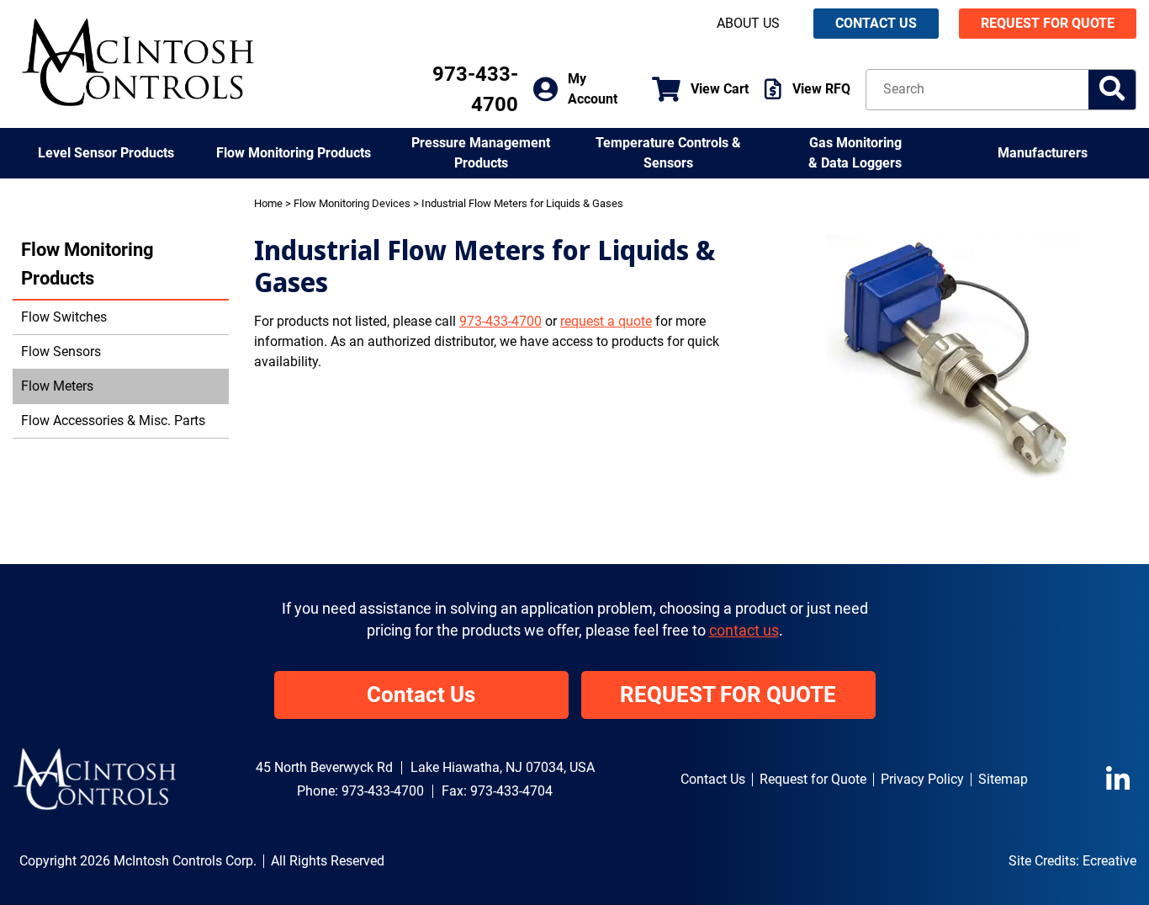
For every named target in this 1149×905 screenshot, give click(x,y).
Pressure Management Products (480, 153)
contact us (744, 630)
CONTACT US (876, 23)
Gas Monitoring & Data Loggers (855, 153)
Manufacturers (1043, 153)
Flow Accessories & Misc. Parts (113, 421)
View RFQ (821, 89)
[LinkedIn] (1121, 779)
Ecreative (1109, 861)
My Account (592, 89)
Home (268, 203)
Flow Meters (57, 386)
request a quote (606, 321)
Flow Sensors (61, 351)
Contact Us (421, 694)
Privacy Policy (922, 779)
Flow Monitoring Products (293, 153)
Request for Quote (813, 779)
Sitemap (1003, 779)
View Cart (720, 89)
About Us (748, 23)
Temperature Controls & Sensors (668, 153)
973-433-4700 (500, 321)
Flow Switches (64, 317)
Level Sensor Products (106, 153)
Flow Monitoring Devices (352, 203)
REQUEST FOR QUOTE (1048, 23)
